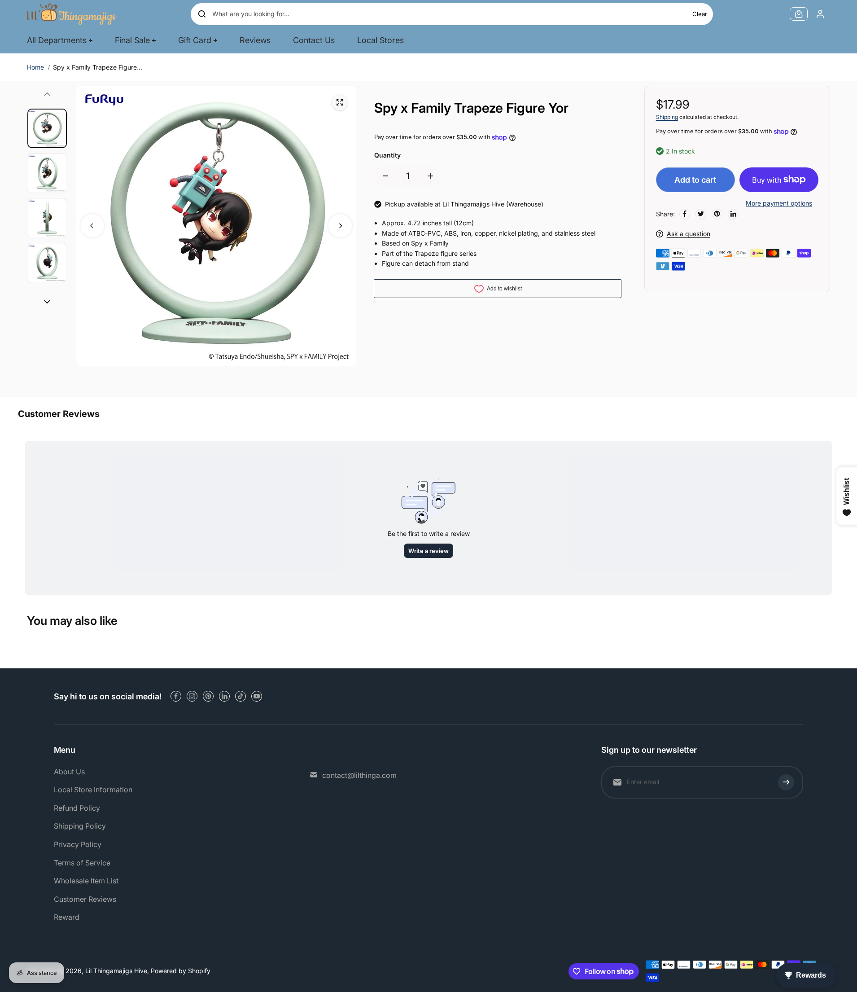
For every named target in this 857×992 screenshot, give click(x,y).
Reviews (255, 40)
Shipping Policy (80, 825)
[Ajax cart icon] (799, 14)
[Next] (340, 225)
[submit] (786, 782)
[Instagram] (192, 696)
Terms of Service (82, 862)
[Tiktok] (240, 696)
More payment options (779, 203)
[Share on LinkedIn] (733, 213)
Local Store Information (93, 789)
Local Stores (380, 40)
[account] (820, 14)
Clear (699, 14)
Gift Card (194, 40)
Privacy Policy (77, 844)
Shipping (667, 117)
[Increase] (430, 176)
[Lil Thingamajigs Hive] (72, 14)
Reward (66, 917)
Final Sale (132, 40)
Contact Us (314, 40)
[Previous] (92, 225)
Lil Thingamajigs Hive (116, 970)
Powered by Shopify (180, 970)
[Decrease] (385, 176)
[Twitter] (700, 213)
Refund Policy (77, 807)
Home (35, 67)
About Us (69, 771)
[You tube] (256, 696)
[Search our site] (202, 14)
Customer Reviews (85, 899)
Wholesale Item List (86, 880)
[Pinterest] (717, 213)
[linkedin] (224, 696)
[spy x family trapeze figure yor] (340, 102)
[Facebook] (684, 213)
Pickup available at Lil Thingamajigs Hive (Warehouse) (464, 204)
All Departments (57, 40)
